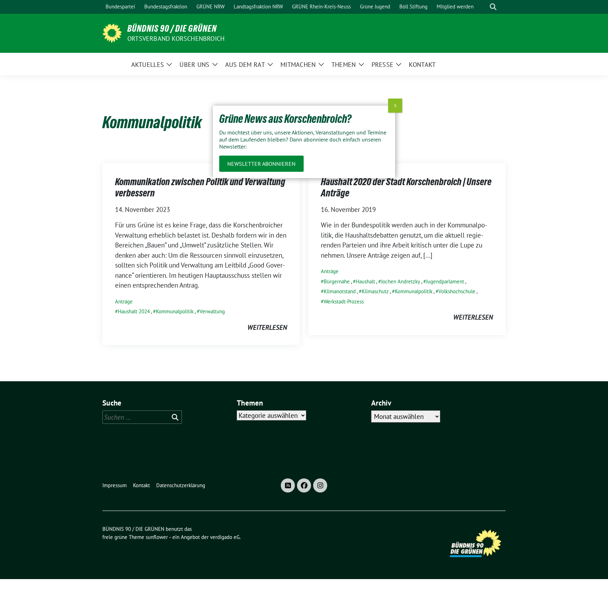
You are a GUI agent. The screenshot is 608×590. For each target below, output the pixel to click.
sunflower (157, 537)
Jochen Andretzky (400, 281)
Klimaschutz (375, 291)
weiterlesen (267, 327)
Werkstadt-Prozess (344, 301)
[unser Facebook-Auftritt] (304, 485)
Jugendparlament (445, 281)
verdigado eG (225, 537)
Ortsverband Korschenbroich (175, 38)
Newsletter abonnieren (261, 163)
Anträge (124, 301)
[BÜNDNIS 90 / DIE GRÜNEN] (112, 32)
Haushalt (365, 281)
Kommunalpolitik (175, 311)
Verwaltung (212, 311)
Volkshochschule (456, 291)
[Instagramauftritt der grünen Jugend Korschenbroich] (320, 485)
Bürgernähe (337, 281)
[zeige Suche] (493, 7)
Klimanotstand (340, 291)
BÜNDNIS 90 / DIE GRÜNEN (172, 28)
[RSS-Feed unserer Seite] (288, 485)
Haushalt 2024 (134, 311)
